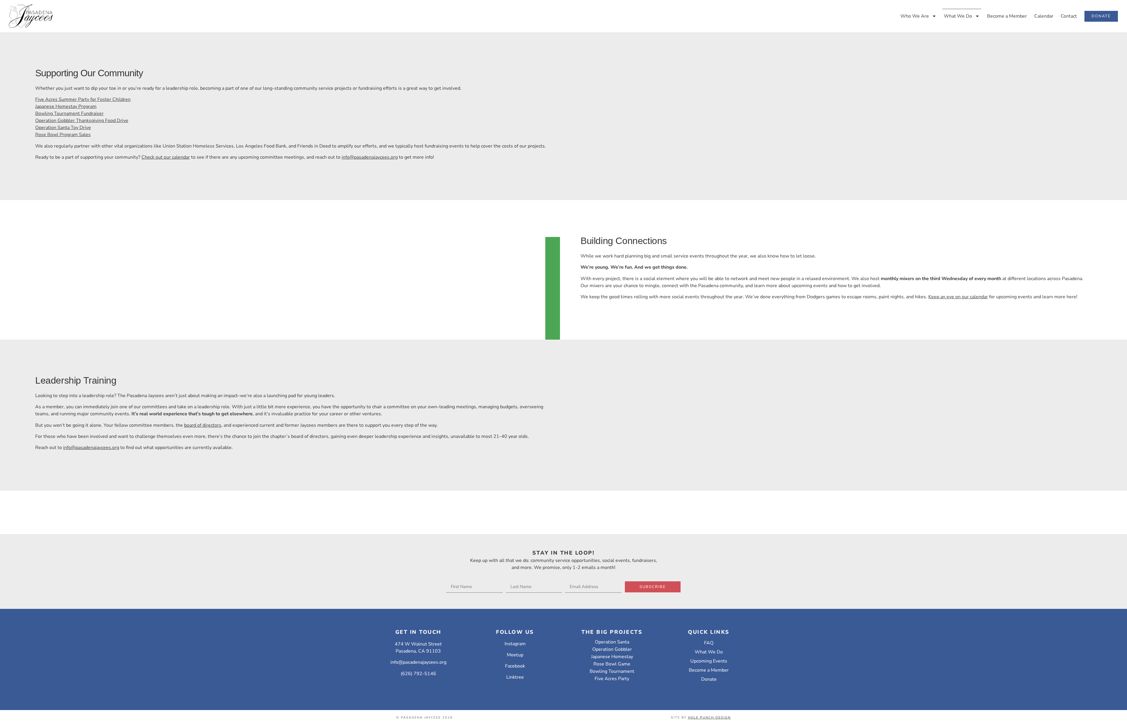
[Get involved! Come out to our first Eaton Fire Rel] (1057, 508)
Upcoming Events (708, 661)
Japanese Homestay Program (66, 106)
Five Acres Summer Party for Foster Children (83, 99)
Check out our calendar (165, 157)
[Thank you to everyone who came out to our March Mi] (70, 505)
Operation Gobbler (612, 649)
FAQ (708, 643)
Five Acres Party (612, 678)
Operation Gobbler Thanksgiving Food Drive (81, 120)
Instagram (515, 644)
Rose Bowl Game (611, 664)
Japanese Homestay (612, 656)
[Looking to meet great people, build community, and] (634, 505)
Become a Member (1007, 16)
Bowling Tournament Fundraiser (69, 113)
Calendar (1043, 16)
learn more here (1059, 297)
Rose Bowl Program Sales (63, 134)
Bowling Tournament (612, 671)
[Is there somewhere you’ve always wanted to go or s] (493, 505)
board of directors (202, 425)
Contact (1069, 16)
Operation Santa (612, 642)
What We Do (958, 16)
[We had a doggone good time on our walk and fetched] (775, 501)
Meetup (515, 655)
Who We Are (914, 16)
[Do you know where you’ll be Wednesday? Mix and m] (211, 498)
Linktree (515, 677)
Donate (709, 679)
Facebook (515, 666)
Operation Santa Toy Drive (63, 127)
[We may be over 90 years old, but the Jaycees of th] (916, 501)
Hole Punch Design (709, 717)
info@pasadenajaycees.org (370, 157)
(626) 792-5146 (418, 673)
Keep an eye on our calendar (958, 297)
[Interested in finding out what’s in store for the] (352, 512)
